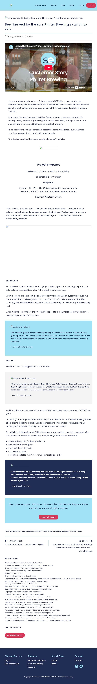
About (63, 5)
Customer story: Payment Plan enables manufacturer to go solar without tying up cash (38, 620)
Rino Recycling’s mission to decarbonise (20, 576)
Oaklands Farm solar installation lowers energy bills (24, 594)
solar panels (77, 531)
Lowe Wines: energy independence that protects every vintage (29, 565)
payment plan (53, 531)
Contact (81, 5)
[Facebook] (81, 666)
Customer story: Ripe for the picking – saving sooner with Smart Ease (31, 618)
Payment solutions (37, 660)
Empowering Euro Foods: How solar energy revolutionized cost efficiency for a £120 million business (43, 578)
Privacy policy (68, 677)
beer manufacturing (17, 531)
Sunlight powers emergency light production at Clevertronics (28, 589)
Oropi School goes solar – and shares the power (23, 568)
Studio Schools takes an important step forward (23, 571)
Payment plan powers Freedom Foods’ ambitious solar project (29, 613)
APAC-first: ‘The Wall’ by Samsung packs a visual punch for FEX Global (31, 586)
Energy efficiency (16, 36)
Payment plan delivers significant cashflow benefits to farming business (32, 610)
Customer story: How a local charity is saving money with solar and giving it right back (37, 615)
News (53, 664)
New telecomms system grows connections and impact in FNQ (29, 602)
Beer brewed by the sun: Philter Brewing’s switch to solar (26, 581)
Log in (91, 5)
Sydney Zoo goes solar (14, 573)
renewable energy (64, 531)
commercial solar (32, 531)
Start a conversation (20, 504)
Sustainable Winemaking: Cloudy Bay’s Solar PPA (23, 563)
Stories (71, 5)
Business (53, 5)
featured (43, 531)
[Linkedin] (76, 666)
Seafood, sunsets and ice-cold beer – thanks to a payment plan (29, 607)
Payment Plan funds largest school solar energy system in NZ (28, 605)
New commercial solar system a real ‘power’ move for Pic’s (27, 597)
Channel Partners (40, 5)
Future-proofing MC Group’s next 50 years (21, 584)
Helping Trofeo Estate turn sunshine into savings (23, 592)
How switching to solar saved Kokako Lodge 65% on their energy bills (31, 599)
